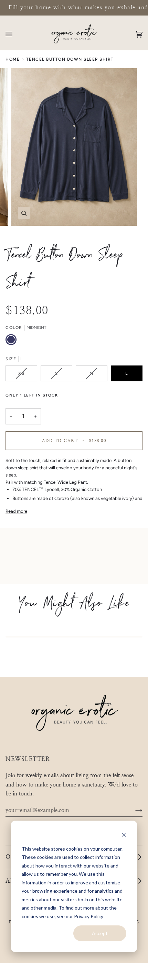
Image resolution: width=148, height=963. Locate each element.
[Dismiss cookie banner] (123, 835)
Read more (16, 511)
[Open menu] (16, 34)
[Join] (133, 810)
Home (13, 59)
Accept (100, 933)
